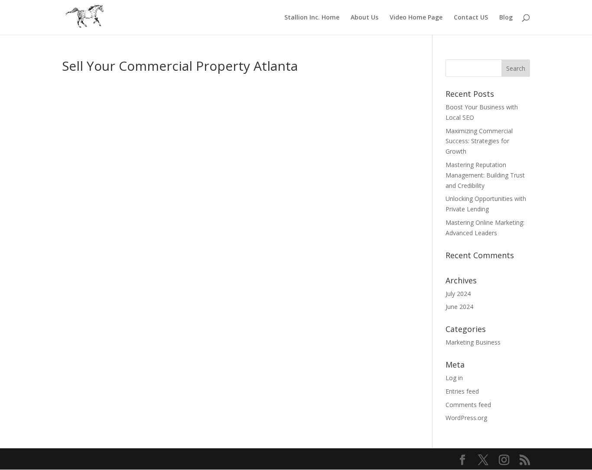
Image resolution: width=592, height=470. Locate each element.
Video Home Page (416, 17)
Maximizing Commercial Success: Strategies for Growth (479, 141)
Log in (454, 378)
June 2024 (459, 306)
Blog (506, 17)
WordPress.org (466, 418)
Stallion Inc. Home (311, 17)
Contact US (471, 17)
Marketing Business (473, 342)
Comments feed (468, 405)
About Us (364, 17)
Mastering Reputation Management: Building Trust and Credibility (485, 175)
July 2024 (458, 293)
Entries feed (462, 391)
